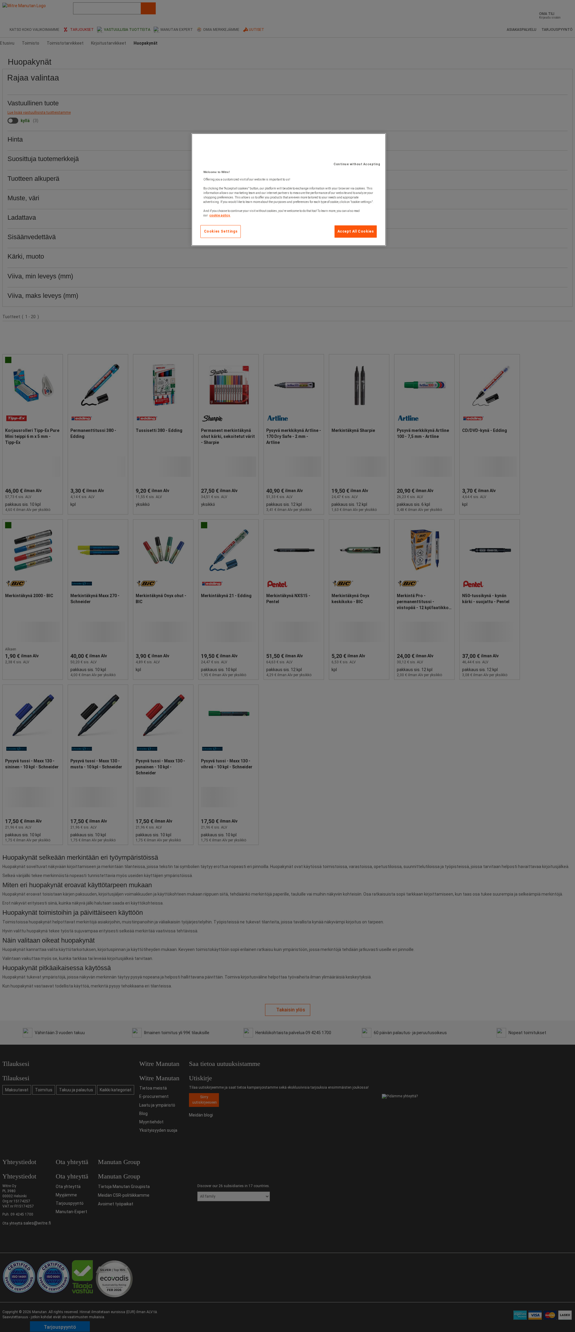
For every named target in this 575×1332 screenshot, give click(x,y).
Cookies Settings (221, 231)
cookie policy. (219, 215)
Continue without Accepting (357, 164)
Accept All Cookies (356, 231)
